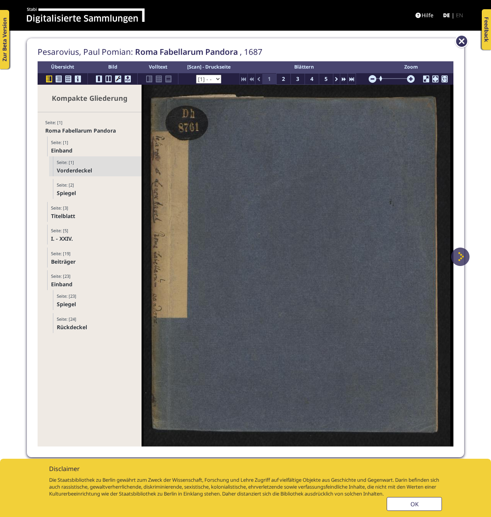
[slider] (383, 78)
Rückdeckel (72, 327)
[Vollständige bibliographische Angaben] (78, 78)
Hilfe (427, 15)
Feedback (486, 29)
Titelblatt (63, 216)
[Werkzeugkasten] (118, 78)
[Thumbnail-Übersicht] (68, 78)
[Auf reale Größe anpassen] (445, 78)
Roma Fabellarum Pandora (80, 130)
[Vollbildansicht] (426, 78)
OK (414, 504)
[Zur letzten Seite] (352, 79)
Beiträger (63, 261)
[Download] (128, 78)
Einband (61, 150)
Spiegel (66, 193)
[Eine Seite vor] (460, 257)
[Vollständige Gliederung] (59, 78)
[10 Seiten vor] (344, 79)
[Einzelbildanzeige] (99, 78)
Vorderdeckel (74, 170)
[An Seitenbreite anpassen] (435, 78)
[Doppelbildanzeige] (108, 78)
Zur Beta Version (4, 39)
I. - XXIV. (62, 238)
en (459, 15)
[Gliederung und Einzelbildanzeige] (49, 78)
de (446, 15)
